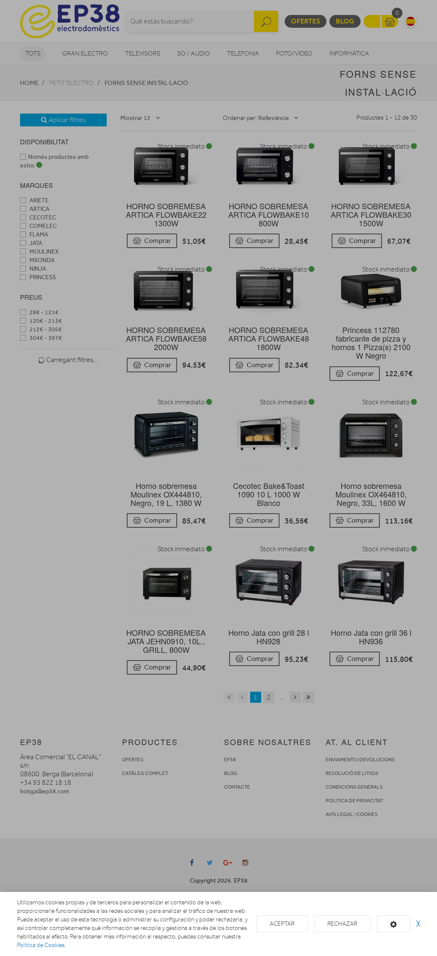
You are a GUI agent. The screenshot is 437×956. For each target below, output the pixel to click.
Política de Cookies (40, 945)
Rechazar (342, 923)
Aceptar (282, 923)
